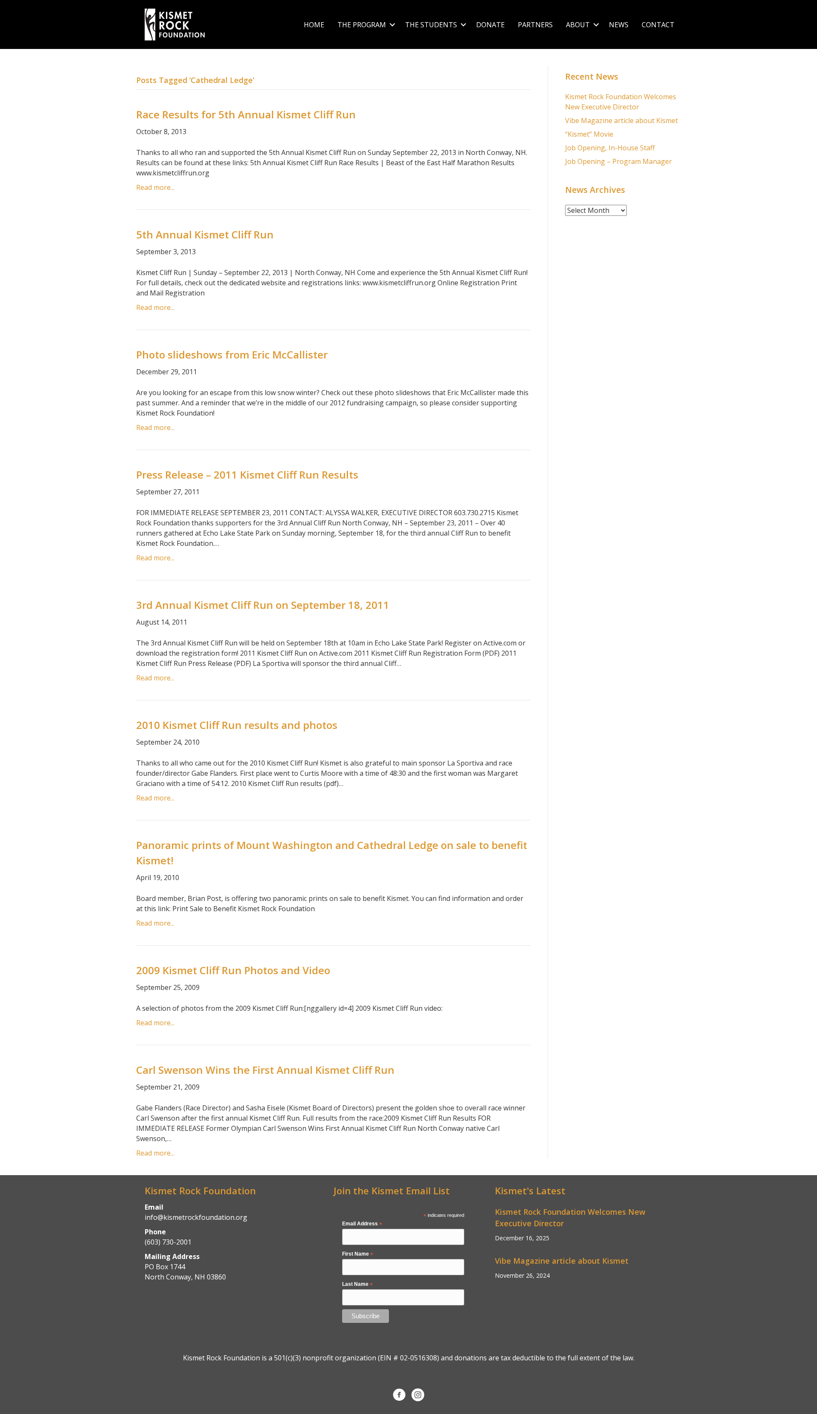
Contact (658, 24)
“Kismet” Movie (589, 134)
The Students (431, 24)
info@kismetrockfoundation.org (196, 1217)
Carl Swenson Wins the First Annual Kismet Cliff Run (265, 1070)
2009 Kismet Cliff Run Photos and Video (233, 970)
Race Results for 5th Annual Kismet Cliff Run (246, 114)
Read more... (155, 187)
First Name (357, 1254)
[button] (392, 24)
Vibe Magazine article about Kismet (621, 120)
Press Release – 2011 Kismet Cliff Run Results (247, 475)
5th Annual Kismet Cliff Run (205, 234)
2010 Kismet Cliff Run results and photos (236, 725)
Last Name (357, 1284)
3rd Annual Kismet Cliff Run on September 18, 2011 (262, 605)
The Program (361, 24)
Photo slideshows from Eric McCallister (232, 354)
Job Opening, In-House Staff (610, 147)
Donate (490, 24)
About (578, 24)
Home (314, 24)
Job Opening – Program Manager (618, 161)
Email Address (362, 1224)
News (618, 24)
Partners (535, 24)
